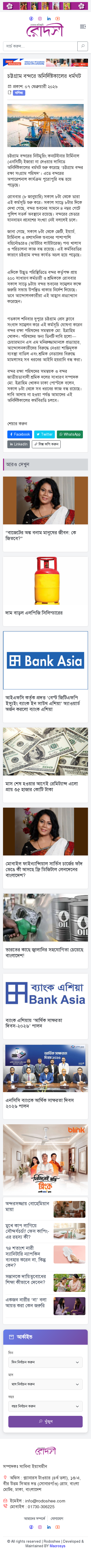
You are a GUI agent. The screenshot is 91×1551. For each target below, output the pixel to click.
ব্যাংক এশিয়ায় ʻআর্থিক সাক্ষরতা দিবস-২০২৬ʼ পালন (34, 1023)
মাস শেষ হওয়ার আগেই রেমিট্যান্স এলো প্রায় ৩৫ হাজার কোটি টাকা (42, 786)
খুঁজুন (48, 1421)
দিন (10, 1353)
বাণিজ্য (19, 93)
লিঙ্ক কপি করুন (48, 444)
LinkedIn (20, 444)
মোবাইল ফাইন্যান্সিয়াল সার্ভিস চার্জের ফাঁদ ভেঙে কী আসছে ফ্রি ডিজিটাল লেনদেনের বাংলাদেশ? (44, 869)
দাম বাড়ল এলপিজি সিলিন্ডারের (34, 613)
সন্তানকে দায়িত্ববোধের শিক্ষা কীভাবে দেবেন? (26, 1279)
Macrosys (57, 1546)
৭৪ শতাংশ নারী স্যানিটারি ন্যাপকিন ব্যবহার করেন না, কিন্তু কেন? (26, 1256)
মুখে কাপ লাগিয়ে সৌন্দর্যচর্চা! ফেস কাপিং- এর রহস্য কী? (27, 1231)
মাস (10, 1375)
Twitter (46, 434)
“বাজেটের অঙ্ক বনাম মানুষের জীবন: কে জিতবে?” (41, 535)
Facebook (21, 434)
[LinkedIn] (48, 18)
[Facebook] (31, 18)
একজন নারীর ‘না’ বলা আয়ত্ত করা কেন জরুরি (26, 1303)
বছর (11, 1397)
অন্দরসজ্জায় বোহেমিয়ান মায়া (27, 1206)
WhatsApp (72, 434)
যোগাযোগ (57, 1519)
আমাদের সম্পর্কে (34, 1519)
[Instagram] (39, 18)
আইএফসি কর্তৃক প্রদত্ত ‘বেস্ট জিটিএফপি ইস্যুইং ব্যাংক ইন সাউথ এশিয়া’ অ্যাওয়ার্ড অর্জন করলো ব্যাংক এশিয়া (43, 703)
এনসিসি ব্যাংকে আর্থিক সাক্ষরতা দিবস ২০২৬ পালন (40, 1103)
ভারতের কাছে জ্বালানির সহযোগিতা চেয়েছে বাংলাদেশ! (44, 952)
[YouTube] (57, 18)
